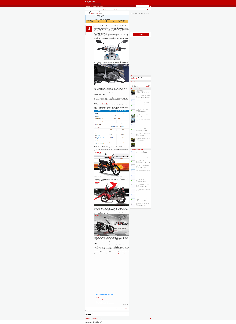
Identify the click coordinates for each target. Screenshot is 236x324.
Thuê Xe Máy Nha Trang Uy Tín (141, 151)
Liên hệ (90, 318)
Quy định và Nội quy (98, 318)
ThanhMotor (138, 92)
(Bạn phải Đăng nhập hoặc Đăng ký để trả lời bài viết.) (121, 308)
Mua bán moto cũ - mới (96, 4)
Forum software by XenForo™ (93, 321)
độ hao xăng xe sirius (91, 310)
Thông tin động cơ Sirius (105, 32)
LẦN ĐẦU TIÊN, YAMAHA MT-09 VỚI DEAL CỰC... (105, 298)
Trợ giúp (93, 318)
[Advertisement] (111, 265)
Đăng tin (101, 6)
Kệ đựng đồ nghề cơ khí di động (101, 297)
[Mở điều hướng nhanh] (147, 9)
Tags (86, 310)
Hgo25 (137, 152)
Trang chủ (87, 318)
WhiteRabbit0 (148, 86)
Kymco (137, 116)
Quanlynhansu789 (139, 106)
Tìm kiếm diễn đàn (89, 6)
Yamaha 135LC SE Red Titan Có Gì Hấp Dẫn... (104, 296)
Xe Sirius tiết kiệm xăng (102, 103)
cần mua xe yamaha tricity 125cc (102, 300)
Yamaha (91, 13)
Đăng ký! (141, 34)
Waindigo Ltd (99, 322)
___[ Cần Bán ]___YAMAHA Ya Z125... (103, 301)
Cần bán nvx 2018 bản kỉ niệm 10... (102, 302)
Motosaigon (87, 4)
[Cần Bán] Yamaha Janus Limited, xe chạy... (104, 303)
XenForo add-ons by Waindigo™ (89, 322)
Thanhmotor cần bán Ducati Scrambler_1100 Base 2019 (140, 91)
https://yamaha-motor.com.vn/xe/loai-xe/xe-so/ (116, 253)
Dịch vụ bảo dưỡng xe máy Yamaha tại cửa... (104, 299)
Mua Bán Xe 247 (138, 97)
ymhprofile (98, 13)
